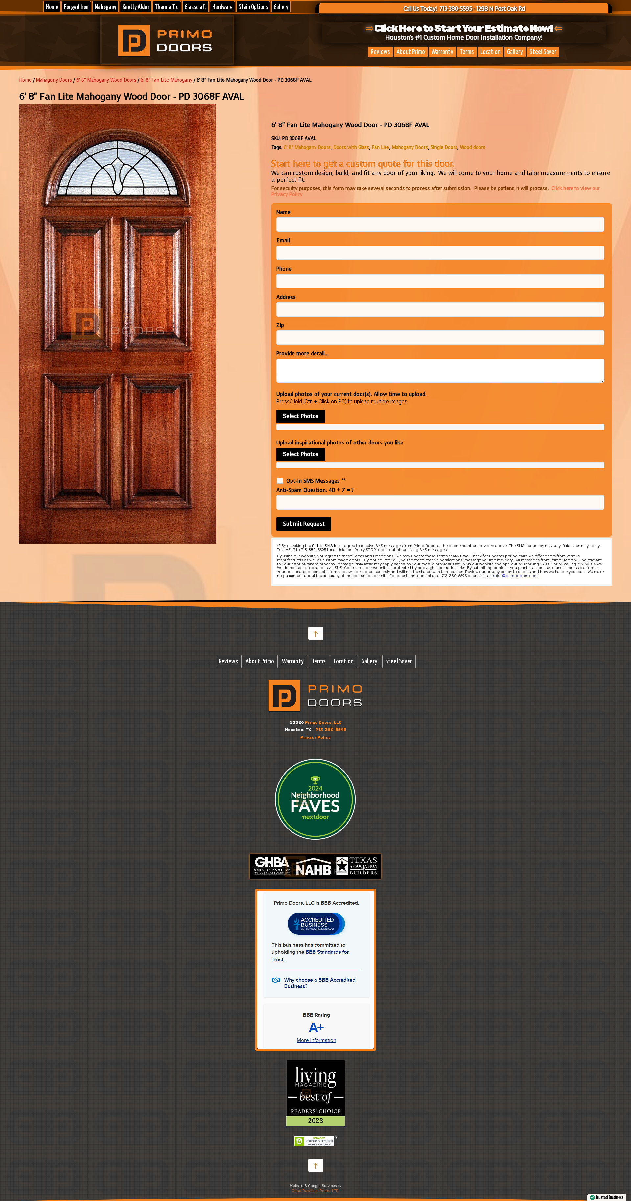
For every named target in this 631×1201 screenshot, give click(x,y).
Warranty (442, 52)
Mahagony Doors (54, 80)
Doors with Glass (351, 147)
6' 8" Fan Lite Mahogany (166, 80)
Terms (467, 52)
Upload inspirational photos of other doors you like (339, 443)
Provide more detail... (302, 353)
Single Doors (444, 147)
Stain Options (253, 7)
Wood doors (472, 147)
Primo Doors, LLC (323, 722)
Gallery (281, 7)
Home (52, 7)
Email (284, 240)
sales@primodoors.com (515, 575)
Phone (285, 269)
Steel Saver (542, 52)
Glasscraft (195, 7)
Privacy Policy (315, 737)
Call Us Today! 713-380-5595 (437, 8)
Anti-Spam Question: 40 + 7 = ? (316, 490)
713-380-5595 (331, 729)
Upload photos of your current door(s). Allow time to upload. (351, 394)
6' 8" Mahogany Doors (307, 147)
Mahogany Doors (410, 147)
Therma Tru (167, 7)
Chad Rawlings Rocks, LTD (315, 1191)
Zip (282, 325)
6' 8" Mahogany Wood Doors (106, 80)
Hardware (222, 7)
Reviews (380, 52)
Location (490, 52)
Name (285, 212)
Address (286, 297)
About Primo (411, 52)
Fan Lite (380, 147)
